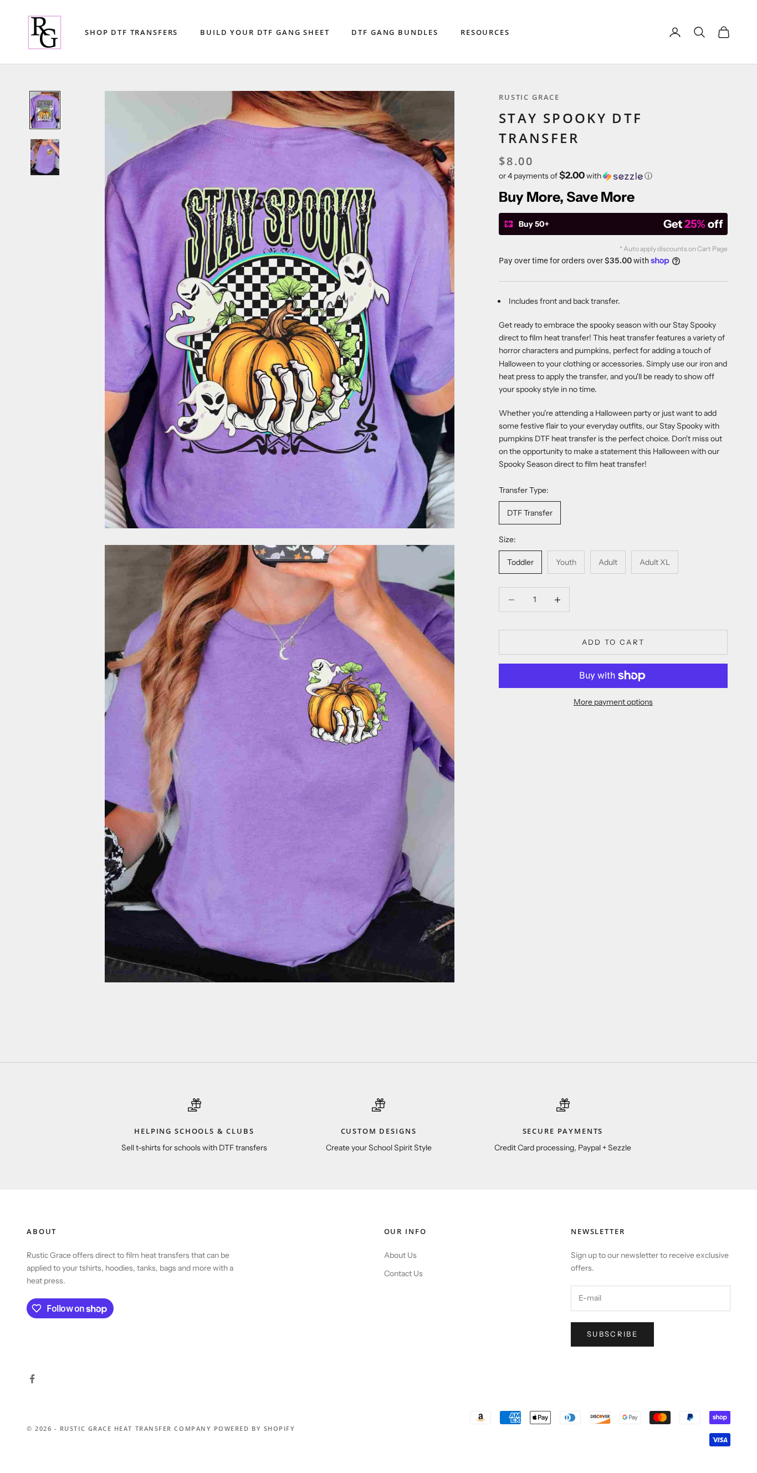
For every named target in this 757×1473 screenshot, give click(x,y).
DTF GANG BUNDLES (394, 32)
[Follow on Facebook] (32, 1378)
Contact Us (403, 1273)
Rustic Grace (529, 97)
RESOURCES (485, 32)
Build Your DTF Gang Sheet (264, 32)
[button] (613, 175)
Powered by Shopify (254, 1428)
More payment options (613, 702)
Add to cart (613, 642)
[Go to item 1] (44, 110)
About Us (400, 1255)
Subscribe (612, 1333)
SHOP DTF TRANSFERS (131, 32)
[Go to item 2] (44, 157)
